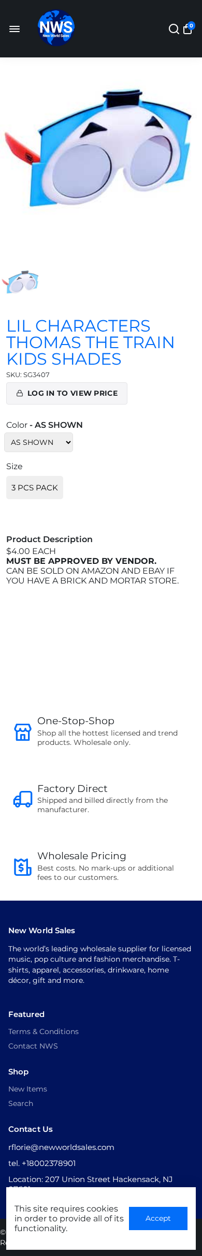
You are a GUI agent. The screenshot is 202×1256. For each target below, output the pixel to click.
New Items (27, 1089)
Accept (158, 1218)
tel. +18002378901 (42, 1163)
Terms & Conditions (43, 1031)
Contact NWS (33, 1046)
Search (20, 1103)
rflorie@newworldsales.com (61, 1147)
